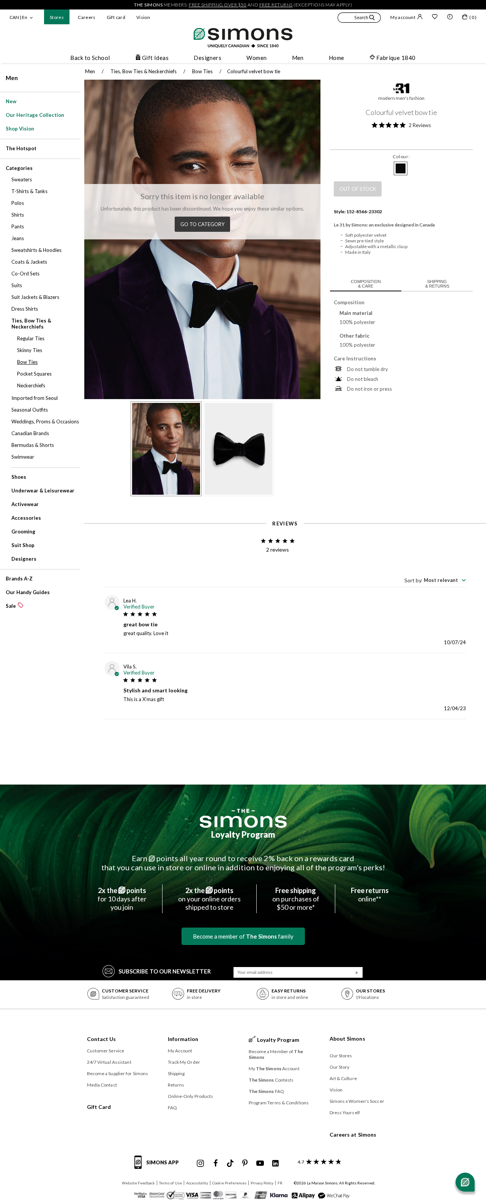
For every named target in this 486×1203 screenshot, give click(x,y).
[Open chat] (465, 1182)
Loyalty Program (243, 834)
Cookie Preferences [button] (229, 1183)
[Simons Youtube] (260, 1163)
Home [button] (336, 57)
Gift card (116, 17)
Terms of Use (170, 1183)
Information (183, 1039)
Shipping (176, 1073)
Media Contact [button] (102, 1085)
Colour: (401, 156)
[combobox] (435, 580)
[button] (359, 18)
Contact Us (101, 1039)
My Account (180, 1051)
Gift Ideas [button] (155, 57)
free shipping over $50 (217, 5)
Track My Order (184, 1062)
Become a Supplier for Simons (117, 1073)
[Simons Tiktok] (230, 1163)
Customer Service (106, 1051)
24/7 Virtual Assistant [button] (109, 1062)
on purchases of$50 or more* (295, 898)
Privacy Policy (262, 1183)
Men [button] (298, 57)
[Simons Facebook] (215, 1163)
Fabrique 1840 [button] (396, 57)
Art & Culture (343, 1078)
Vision (143, 17)
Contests (271, 1080)
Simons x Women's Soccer (357, 1101)
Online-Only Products (190, 1096)
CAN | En (18, 17)
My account (402, 17)
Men (12, 77)
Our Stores (341, 1055)
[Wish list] (434, 17)
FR (280, 1183)
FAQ (172, 1107)
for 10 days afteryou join (122, 898)
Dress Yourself (345, 1112)
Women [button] (256, 57)
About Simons (347, 1038)
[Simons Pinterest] (245, 1163)
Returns (176, 1085)
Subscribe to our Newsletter (164, 971)
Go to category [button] (202, 224)
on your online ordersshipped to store (209, 898)
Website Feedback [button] (138, 1183)
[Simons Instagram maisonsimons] (200, 1163)
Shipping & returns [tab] (437, 283)
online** (370, 894)
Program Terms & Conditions (279, 1103)
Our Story (340, 1067)
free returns (276, 5)
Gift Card (99, 1107)
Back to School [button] (90, 57)
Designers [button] (207, 57)
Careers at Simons (353, 1134)
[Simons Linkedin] (275, 1163)
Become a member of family (243, 936)
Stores (57, 17)
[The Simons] (243, 818)
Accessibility (197, 1183)
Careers (87, 17)
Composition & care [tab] (366, 283)
